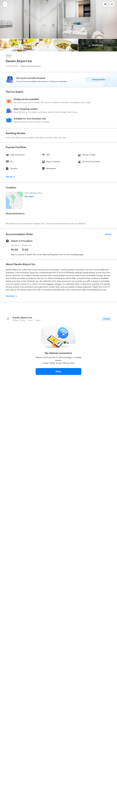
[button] (14, 200)
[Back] (5, 4)
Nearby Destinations (15, 213)
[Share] (112, 4)
